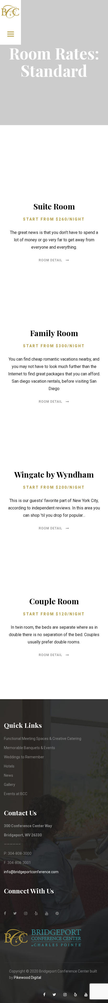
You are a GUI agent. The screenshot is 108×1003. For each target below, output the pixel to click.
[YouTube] (47, 909)
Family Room (54, 333)
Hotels (9, 766)
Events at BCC (15, 794)
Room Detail (51, 260)
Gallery (9, 784)
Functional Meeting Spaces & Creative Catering (42, 738)
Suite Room (54, 206)
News (8, 775)
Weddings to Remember (24, 757)
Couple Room (54, 601)
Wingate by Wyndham (54, 474)
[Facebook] (5, 909)
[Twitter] (15, 909)
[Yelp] (37, 909)
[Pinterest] (58, 909)
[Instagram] (26, 909)
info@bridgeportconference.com (31, 872)
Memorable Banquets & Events (29, 748)
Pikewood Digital (27, 977)
